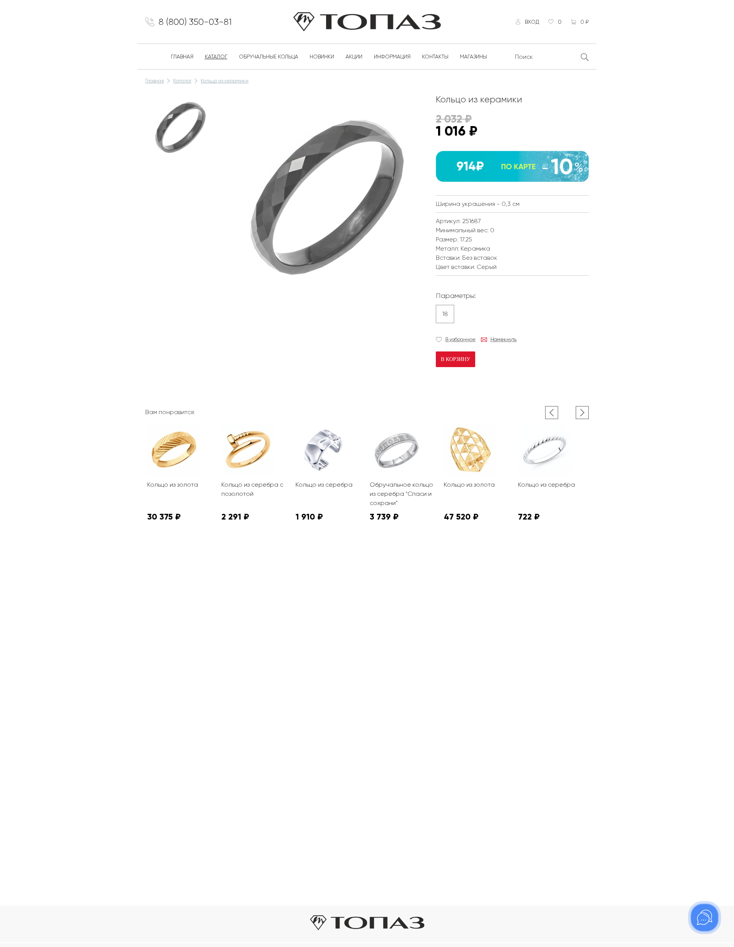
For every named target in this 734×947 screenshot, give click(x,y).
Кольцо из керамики (224, 81)
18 (445, 313)
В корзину (455, 359)
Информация (392, 56)
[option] (179, 126)
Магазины (473, 56)
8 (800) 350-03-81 (195, 21)
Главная (182, 56)
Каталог (216, 56)
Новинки (322, 56)
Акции (354, 56)
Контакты (435, 56)
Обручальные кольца (268, 56)
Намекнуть (503, 339)
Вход (532, 22)
